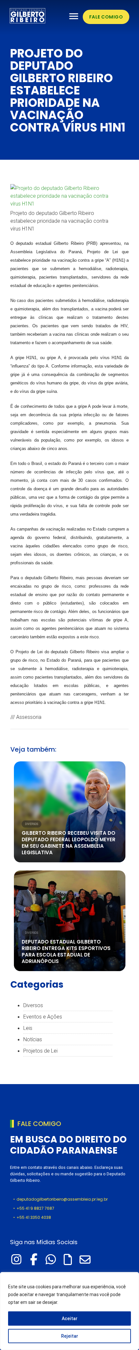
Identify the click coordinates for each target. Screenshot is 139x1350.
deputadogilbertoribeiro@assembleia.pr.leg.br (62, 1199)
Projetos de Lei (40, 1050)
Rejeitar (69, 1336)
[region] (69, 1311)
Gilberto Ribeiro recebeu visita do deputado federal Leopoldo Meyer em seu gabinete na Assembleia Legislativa (68, 843)
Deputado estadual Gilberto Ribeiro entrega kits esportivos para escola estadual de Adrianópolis (66, 951)
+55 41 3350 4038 (33, 1217)
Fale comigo (106, 17)
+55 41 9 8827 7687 (35, 1208)
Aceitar (70, 1318)
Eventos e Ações (42, 1016)
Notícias (32, 1039)
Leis (27, 1028)
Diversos (31, 824)
